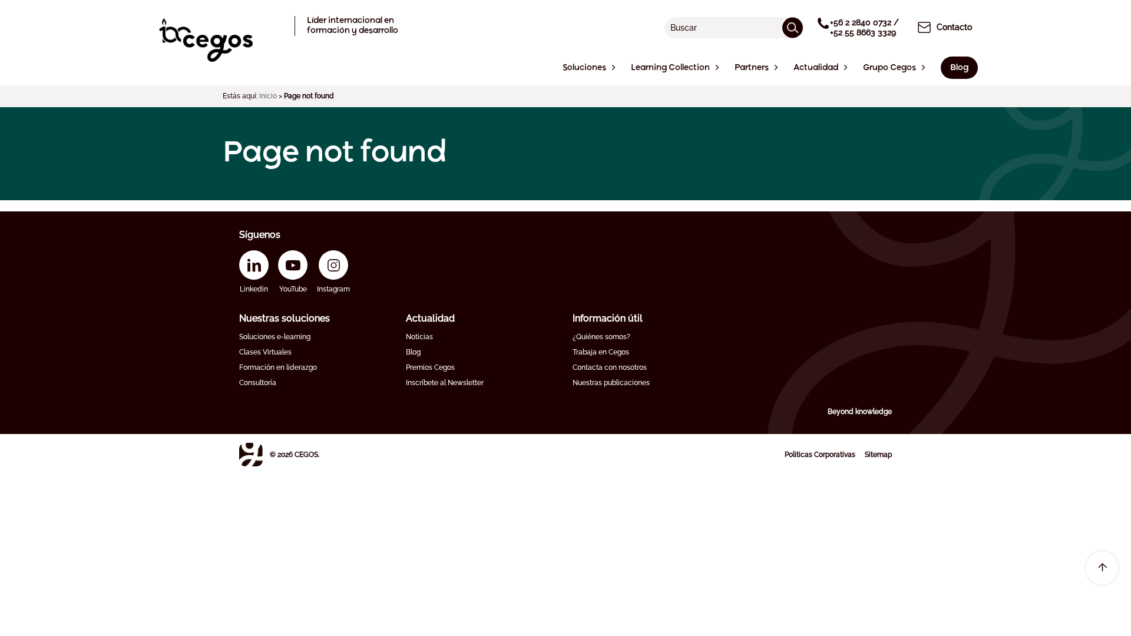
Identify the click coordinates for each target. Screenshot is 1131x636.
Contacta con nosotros (610, 367)
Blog (413, 352)
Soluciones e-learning (274, 337)
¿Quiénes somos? (601, 337)
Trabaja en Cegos (601, 352)
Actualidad (430, 318)
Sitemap (878, 454)
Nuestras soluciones (284, 318)
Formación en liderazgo (278, 367)
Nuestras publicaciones (611, 383)
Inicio (268, 96)
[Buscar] (792, 27)
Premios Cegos (430, 367)
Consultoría (257, 383)
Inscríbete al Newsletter (445, 383)
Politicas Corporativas (820, 454)
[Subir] (1102, 568)
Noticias (419, 337)
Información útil (608, 318)
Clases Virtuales (265, 352)
